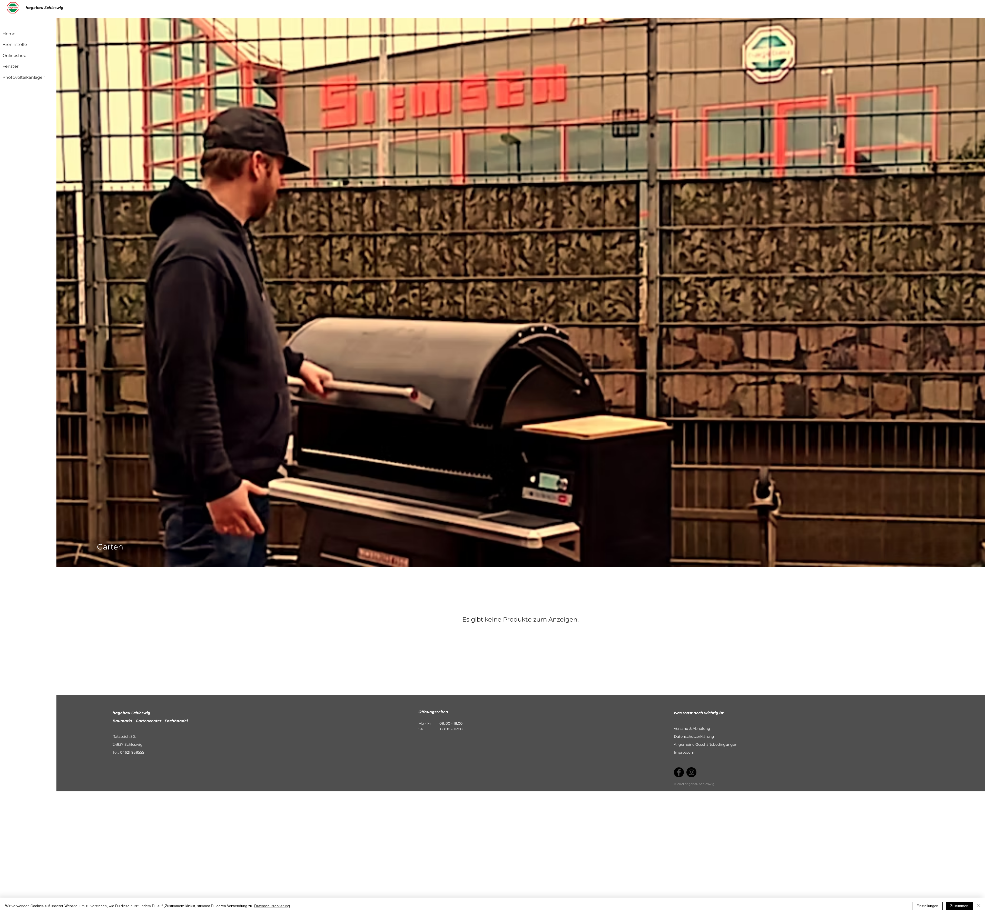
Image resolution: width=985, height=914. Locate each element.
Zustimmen (959, 905)
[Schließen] (979, 906)
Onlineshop (14, 55)
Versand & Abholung (692, 728)
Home (9, 33)
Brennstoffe (15, 44)
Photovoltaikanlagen (24, 77)
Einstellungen (927, 905)
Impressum (684, 752)
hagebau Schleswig (44, 7)
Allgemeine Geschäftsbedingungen (705, 744)
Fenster (10, 66)
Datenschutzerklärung (694, 736)
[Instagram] (691, 772)
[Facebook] (679, 772)
